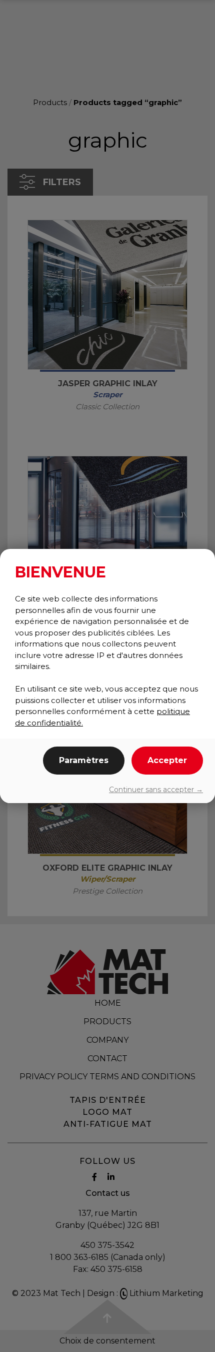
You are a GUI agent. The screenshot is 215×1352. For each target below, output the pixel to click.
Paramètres (83, 760)
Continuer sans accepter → (156, 789)
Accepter (167, 760)
